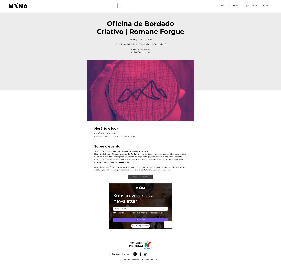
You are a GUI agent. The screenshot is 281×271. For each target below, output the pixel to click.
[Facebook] (140, 254)
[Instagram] (135, 254)
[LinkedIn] (146, 254)
